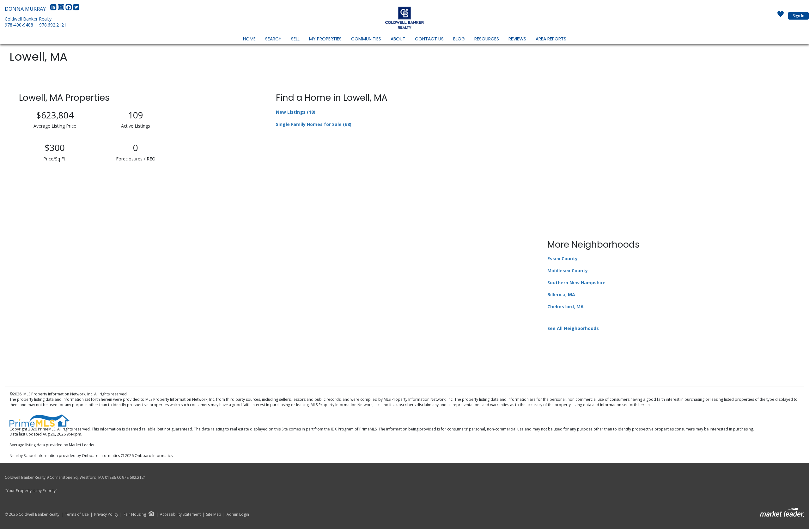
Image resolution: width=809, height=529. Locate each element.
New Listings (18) (295, 112)
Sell (295, 39)
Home (249, 39)
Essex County (562, 258)
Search (273, 39)
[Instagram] (61, 8)
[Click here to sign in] (780, 15)
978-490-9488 (19, 25)
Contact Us (429, 39)
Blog (459, 39)
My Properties (325, 39)
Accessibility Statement (180, 514)
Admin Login (238, 514)
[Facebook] (69, 8)
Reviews (517, 39)
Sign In (798, 15)
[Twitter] (76, 8)
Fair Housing (135, 514)
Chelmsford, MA (565, 307)
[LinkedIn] (54, 8)
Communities (366, 39)
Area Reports (551, 39)
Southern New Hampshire (576, 283)
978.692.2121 (52, 25)
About (398, 39)
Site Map (213, 514)
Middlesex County (567, 271)
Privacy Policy (106, 514)
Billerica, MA (561, 295)
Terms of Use (77, 514)
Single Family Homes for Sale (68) (313, 124)
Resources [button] (486, 39)
